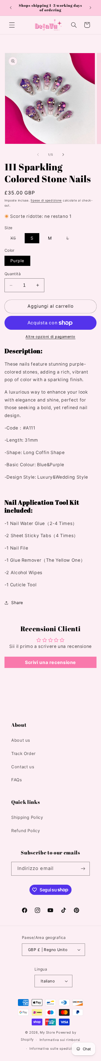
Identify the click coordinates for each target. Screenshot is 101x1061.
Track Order (23, 753)
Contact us (22, 766)
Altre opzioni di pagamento (50, 337)
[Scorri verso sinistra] (38, 155)
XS (16, 239)
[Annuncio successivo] (90, 7)
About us (20, 740)
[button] (11, 24)
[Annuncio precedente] (10, 7)
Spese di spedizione (46, 200)
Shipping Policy (27, 817)
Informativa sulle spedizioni (53, 1049)
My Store (47, 1032)
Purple (17, 260)
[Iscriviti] (83, 869)
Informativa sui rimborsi (60, 1040)
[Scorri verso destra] (63, 155)
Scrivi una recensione (50, 662)
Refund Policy (25, 830)
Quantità (12, 274)
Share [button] (17, 602)
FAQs (16, 779)
